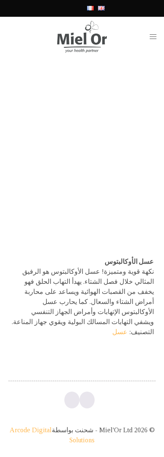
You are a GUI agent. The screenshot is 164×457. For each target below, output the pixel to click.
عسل (119, 331)
